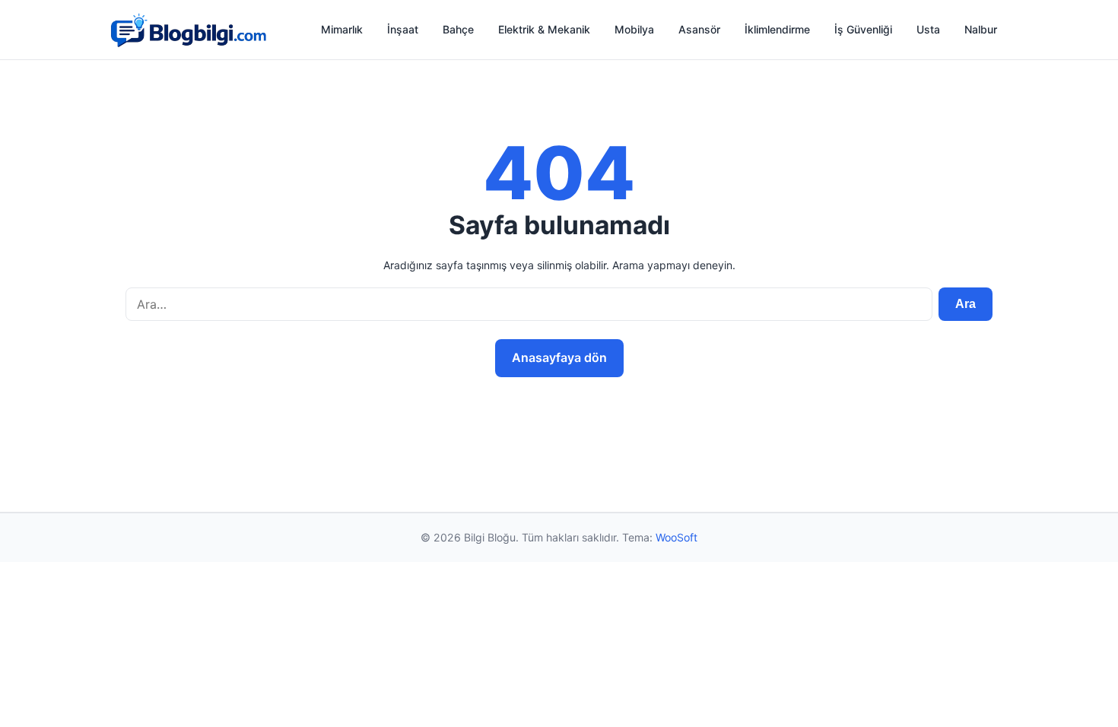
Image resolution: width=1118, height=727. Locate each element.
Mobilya (634, 29)
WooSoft (676, 537)
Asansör (699, 29)
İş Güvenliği (863, 29)
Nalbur (980, 29)
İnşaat (402, 29)
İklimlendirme (777, 29)
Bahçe (458, 29)
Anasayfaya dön (559, 357)
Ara (965, 303)
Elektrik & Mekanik (544, 29)
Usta (928, 29)
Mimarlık (342, 29)
